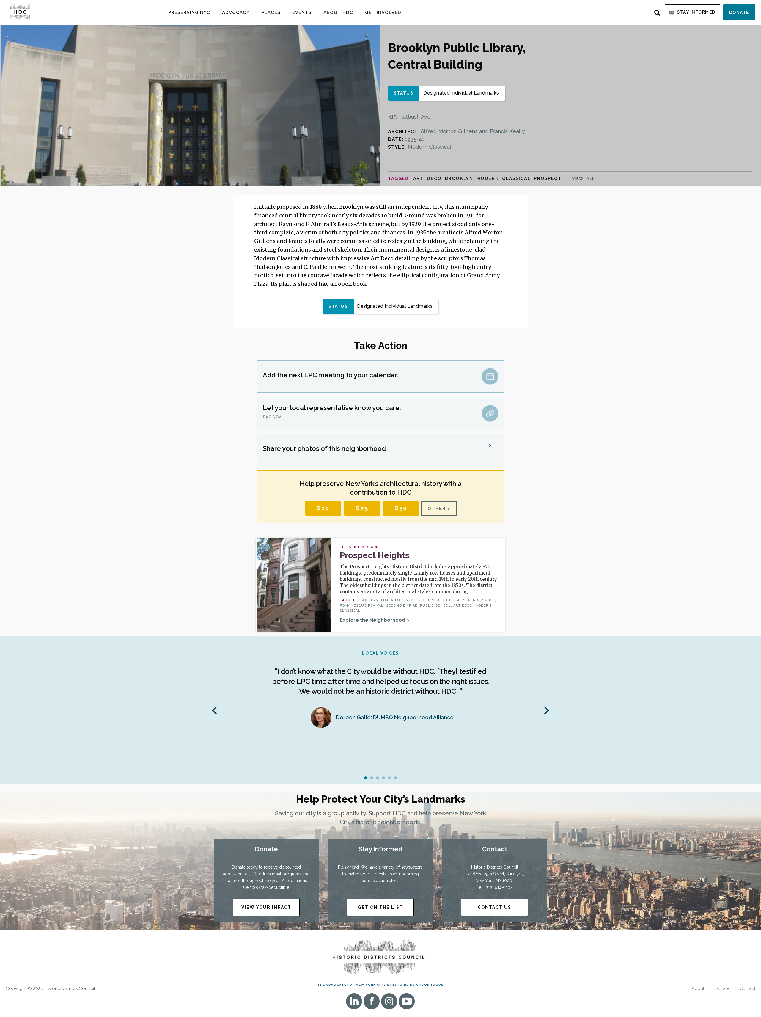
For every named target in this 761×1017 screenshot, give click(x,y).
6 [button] (395, 777)
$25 (362, 508)
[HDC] (20, 12)
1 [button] (365, 777)
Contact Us (494, 907)
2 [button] (371, 777)
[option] (380, 692)
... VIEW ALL (580, 178)
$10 (323, 508)
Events (302, 12)
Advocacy (236, 12)
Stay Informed (696, 12)
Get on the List (380, 907)
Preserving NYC (189, 12)
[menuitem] (189, 12)
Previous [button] (214, 710)
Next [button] (547, 710)
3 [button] (377, 777)
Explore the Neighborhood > (374, 620)
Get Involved (383, 12)
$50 (401, 508)
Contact (747, 988)
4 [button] (383, 777)
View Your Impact (266, 907)
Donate (739, 12)
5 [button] (389, 777)
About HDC (338, 12)
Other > (438, 508)
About (698, 988)
